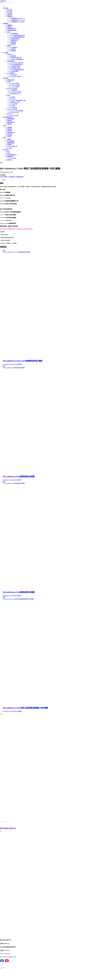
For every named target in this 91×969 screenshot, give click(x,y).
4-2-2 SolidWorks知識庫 (14, 85)
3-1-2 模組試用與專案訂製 (15, 57)
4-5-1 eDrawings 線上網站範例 (16, 110)
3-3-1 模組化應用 (13, 74)
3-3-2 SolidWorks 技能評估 (15, 76)
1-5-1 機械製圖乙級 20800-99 (16, 18)
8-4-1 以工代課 (12, 158)
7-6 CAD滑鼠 (9, 148)
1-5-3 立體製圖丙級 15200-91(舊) (17, 21)
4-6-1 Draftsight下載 (13, 115)
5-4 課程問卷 (9, 124)
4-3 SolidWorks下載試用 (11, 88)
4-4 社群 (8, 95)
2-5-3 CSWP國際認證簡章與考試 (17, 37)
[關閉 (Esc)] (4, 967)
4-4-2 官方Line (12, 98)
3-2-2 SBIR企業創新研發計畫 (16, 64)
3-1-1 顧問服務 (12, 56)
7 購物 (4, 137)
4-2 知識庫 (8, 81)
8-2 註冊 (8, 153)
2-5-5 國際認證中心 (13, 40)
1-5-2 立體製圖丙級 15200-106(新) (17, 20)
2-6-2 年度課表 (12, 49)
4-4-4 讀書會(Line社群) (14, 102)
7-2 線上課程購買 (10, 141)
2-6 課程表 (8, 45)
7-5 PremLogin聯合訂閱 (11, 146)
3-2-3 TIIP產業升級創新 (14, 66)
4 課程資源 (5, 78)
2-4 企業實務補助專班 (11, 30)
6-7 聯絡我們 (9, 136)
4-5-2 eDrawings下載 (13, 112)
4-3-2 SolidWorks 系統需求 (15, 92)
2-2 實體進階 (9, 27)
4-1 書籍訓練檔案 (10, 80)
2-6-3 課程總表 (12, 50)
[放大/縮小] (0, 967)
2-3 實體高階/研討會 (11, 28)
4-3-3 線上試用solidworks (15, 93)
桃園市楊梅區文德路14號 (8, 828)
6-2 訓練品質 (9, 129)
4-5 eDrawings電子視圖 (11, 109)
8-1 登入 (8, 151)
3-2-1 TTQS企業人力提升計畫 (16, 62)
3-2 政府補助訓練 (10, 61)
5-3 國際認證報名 (10, 122)
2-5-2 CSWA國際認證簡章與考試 (17, 35)
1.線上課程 (5, 8)
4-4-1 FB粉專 (12, 97)
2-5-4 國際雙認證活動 (14, 38)
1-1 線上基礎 (9, 9)
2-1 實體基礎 (9, 25)
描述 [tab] (4, 179)
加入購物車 (3, 175)
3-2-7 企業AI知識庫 (13, 71)
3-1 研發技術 (9, 54)
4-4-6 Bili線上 (12, 105)
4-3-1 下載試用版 (13, 90)
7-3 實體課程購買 (10, 142)
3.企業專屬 (5, 52)
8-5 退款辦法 (9, 160)
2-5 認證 (8, 32)
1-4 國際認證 (9, 15)
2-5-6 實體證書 (12, 42)
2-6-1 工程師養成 (13, 47)
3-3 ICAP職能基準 (10, 73)
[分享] (3, 967)
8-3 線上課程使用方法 (11, 154)
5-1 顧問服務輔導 (10, 118)
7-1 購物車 (8, 139)
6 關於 (4, 125)
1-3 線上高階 (9, 13)
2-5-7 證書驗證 (12, 44)
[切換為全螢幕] (2, 967)
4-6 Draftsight (9, 113)
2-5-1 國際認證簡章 (13, 33)
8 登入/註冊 (6, 149)
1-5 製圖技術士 (9, 16)
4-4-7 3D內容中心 (13, 107)
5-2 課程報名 (9, 120)
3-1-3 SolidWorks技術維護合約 (16, 59)
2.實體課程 (5, 23)
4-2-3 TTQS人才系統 (14, 86)
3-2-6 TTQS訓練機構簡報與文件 (16, 69)
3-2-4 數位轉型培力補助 (14, 68)
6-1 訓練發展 (9, 127)
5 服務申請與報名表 (8, 117)
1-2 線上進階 (9, 11)
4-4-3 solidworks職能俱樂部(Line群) (17, 100)
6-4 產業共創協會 (10, 132)
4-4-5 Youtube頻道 (13, 103)
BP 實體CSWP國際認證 (8, 176)
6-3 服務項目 (9, 130)
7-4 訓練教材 (9, 144)
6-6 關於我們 (9, 134)
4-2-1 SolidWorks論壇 (14, 83)
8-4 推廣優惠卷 (9, 156)
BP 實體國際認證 (19, 176)
